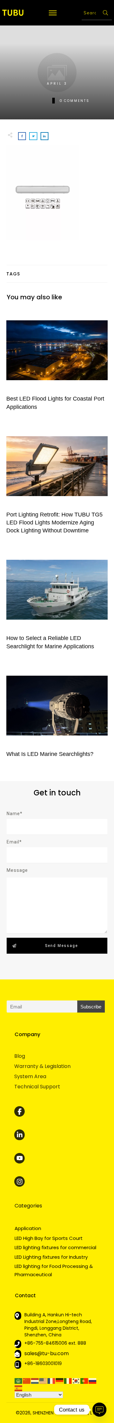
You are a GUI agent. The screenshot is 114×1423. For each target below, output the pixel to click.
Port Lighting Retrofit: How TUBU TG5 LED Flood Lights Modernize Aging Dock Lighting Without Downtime (57, 482)
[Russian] (93, 1380)
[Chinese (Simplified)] (27, 1380)
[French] (52, 1380)
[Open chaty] (99, 1410)
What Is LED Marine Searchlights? (57, 714)
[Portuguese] (84, 1380)
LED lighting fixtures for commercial (55, 1247)
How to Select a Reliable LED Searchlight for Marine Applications (57, 602)
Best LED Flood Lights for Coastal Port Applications (57, 362)
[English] (43, 1380)
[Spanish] (19, 1388)
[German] (60, 1380)
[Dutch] (35, 1380)
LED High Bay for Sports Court (49, 1238)
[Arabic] (19, 1380)
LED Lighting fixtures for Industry (51, 1257)
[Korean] (76, 1380)
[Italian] (68, 1380)
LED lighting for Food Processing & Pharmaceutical (54, 1270)
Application (28, 1228)
